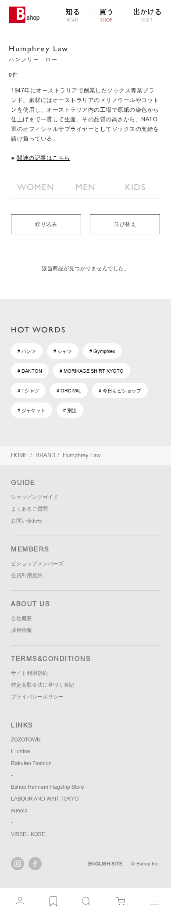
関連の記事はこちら (43, 158)
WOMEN (35, 187)
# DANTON (30, 371)
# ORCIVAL (69, 390)
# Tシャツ (28, 390)
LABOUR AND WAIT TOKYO (44, 799)
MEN (85, 187)
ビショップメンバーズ (37, 564)
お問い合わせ (27, 521)
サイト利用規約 (29, 673)
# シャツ (62, 351)
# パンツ (27, 351)
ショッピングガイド (34, 497)
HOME (19, 455)
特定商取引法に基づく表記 (42, 685)
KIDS (135, 187)
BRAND (45, 455)
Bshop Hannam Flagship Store (47, 787)
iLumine (20, 751)
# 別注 (70, 410)
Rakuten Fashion (31, 763)
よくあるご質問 (29, 509)
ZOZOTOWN (26, 740)
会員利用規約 (27, 575)
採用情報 (21, 630)
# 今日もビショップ (120, 390)
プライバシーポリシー (37, 697)
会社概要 (21, 618)
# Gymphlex (102, 351)
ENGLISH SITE (105, 863)
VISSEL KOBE (28, 834)
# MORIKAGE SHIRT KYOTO (92, 371)
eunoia (19, 811)
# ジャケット (32, 410)
